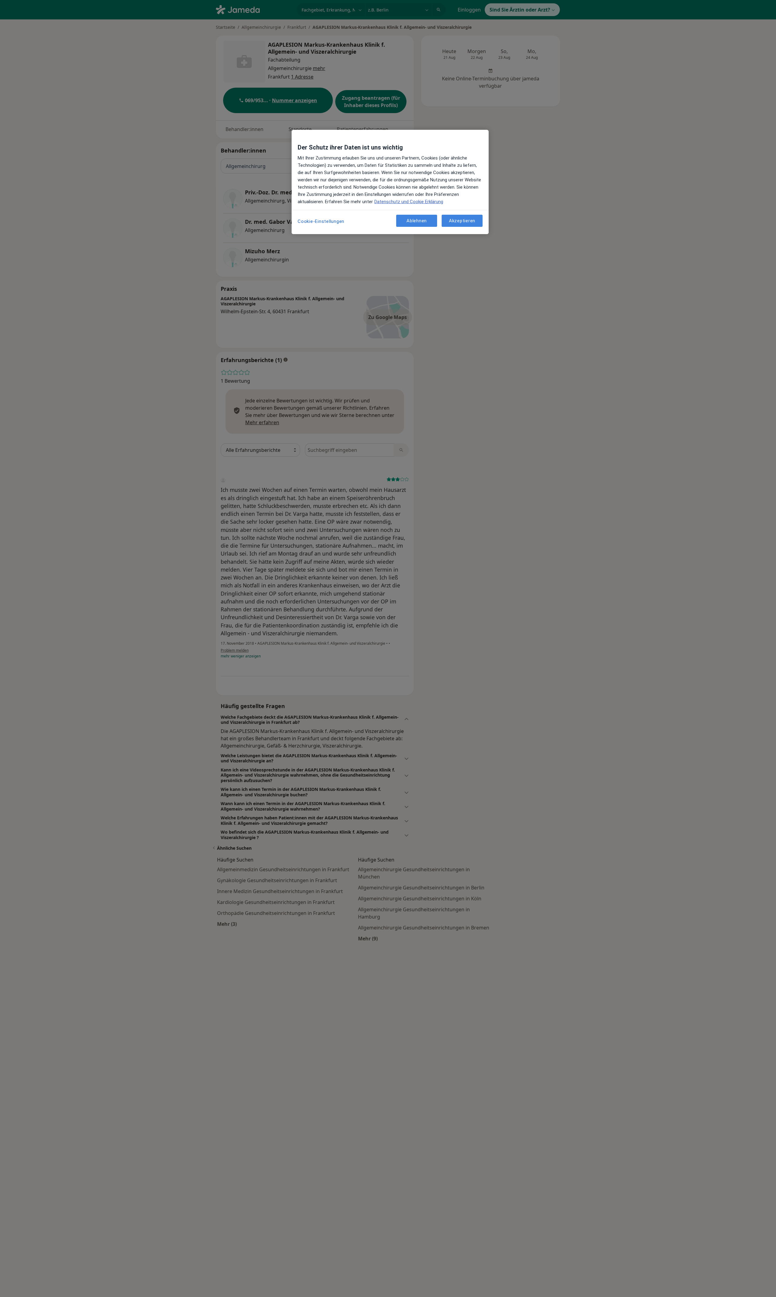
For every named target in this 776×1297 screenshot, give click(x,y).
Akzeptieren (462, 220)
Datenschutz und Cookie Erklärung (408, 201)
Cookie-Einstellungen (321, 221)
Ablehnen (416, 220)
